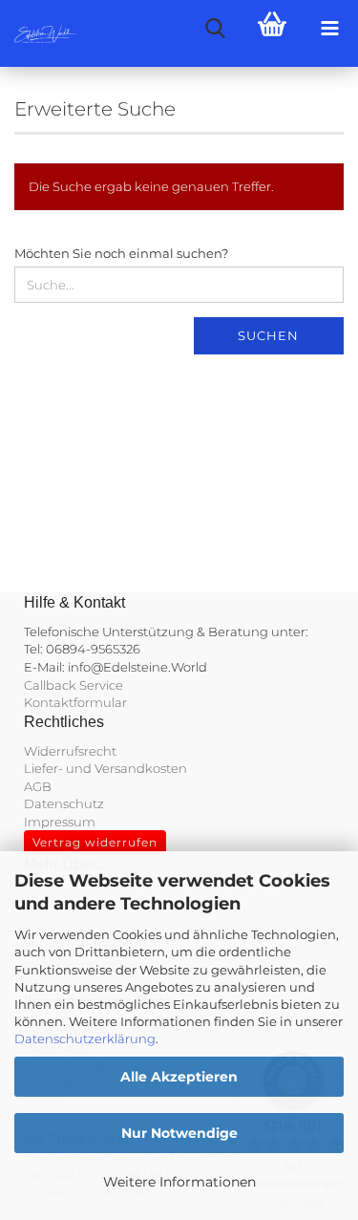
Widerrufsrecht (70, 751)
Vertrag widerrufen (95, 842)
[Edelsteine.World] (38, 33)
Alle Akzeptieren (179, 1076)
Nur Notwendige (179, 1133)
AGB (38, 786)
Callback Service (73, 685)
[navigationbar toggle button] (329, 28)
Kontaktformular (75, 702)
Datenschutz (64, 803)
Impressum (59, 821)
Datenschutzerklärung (85, 1038)
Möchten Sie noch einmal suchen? (121, 253)
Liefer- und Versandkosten (105, 768)
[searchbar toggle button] (214, 28)
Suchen (268, 335)
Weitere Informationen (179, 1181)
